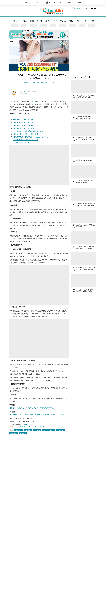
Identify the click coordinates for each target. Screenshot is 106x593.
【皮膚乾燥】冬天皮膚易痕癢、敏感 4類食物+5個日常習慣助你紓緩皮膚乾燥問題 (37, 414)
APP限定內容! (15, 21)
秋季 (10, 101)
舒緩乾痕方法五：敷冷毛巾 (22, 143)
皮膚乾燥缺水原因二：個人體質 (23, 122)
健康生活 (47, 21)
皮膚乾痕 (60, 430)
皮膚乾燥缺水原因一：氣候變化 (23, 119)
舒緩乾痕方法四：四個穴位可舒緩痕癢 (25, 140)
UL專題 (92, 21)
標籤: (11, 430)
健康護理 (35, 82)
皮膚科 (51, 82)
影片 (78, 21)
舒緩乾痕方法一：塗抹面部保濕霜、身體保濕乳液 (29, 131)
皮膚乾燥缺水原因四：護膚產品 (23, 128)
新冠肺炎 (71, 21)
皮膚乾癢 (33, 101)
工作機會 (79, 2)
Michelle (23, 92)
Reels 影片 (84, 21)
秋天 (44, 430)
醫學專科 (39, 21)
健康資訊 (24, 21)
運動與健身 (63, 21)
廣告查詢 (69, 2)
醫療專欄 (32, 21)
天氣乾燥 (23, 433)
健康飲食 (54, 21)
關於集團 (27, 2)
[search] (86, 8)
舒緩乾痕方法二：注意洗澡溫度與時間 (25, 134)
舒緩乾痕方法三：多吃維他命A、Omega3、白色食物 (30, 137)
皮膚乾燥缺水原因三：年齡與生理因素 (25, 125)
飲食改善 (14, 433)
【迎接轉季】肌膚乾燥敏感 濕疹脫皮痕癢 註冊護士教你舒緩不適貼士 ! (32, 408)
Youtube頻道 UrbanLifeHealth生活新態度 (31, 426)
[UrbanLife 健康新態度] (53, 11)
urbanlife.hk (25, 424)
